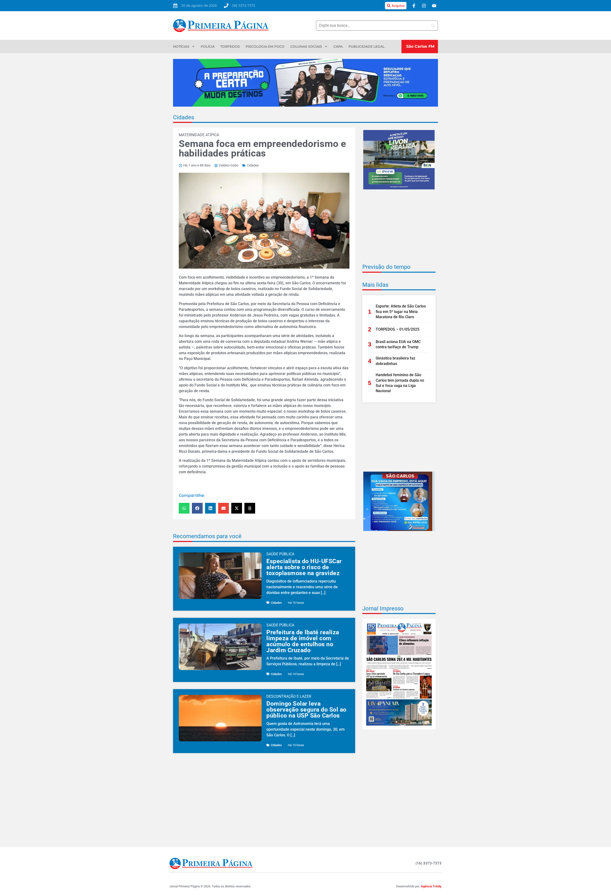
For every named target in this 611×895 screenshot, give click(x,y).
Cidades (183, 117)
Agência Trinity (431, 886)
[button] (184, 508)
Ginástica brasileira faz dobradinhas (395, 361)
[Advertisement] (399, 230)
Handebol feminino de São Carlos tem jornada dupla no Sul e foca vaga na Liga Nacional (400, 383)
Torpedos (230, 46)
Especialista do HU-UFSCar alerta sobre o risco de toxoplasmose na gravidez (304, 567)
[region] (548, 860)
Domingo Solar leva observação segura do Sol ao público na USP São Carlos (306, 709)
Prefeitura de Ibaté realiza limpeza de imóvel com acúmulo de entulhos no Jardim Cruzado (302, 641)
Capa (338, 46)
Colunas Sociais (306, 46)
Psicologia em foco (265, 46)
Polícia (208, 46)
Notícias (181, 46)
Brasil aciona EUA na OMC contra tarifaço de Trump (398, 344)
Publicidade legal (366, 46)
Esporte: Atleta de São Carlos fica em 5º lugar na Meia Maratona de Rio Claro (401, 311)
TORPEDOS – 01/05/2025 (397, 329)
